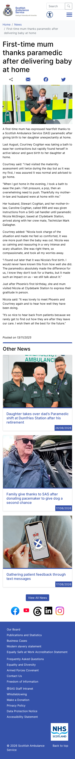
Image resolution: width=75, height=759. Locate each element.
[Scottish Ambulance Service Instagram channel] (60, 610)
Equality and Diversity (21, 664)
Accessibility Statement (22, 716)
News (18, 24)
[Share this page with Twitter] (63, 79)
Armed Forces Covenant (23, 670)
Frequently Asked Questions (25, 659)
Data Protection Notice (22, 711)
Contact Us (14, 676)
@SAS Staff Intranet (20, 688)
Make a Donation (18, 700)
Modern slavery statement (24, 646)
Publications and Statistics (24, 635)
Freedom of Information (22, 681)
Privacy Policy (16, 705)
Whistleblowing (17, 694)
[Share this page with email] (28, 79)
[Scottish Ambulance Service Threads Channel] (37, 611)
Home (6, 24)
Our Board (13, 629)
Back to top (60, 745)
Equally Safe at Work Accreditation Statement (37, 652)
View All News (37, 597)
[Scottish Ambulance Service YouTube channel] (26, 610)
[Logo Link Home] (20, 10)
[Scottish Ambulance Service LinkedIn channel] (48, 610)
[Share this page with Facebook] (46, 79)
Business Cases (17, 640)
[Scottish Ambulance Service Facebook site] (15, 610)
